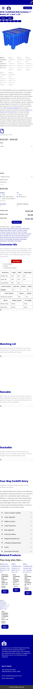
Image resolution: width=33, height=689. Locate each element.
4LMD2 (8, 228)
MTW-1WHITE (11, 235)
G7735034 (24, 230)
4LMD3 (12, 228)
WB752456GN (23, 239)
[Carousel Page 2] (5, 21)
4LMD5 (20, 228)
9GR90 (9, 230)
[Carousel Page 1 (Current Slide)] (2, 21)
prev (3, 18)
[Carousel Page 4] (12, 21)
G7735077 (18, 232)
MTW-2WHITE (24, 237)
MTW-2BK (18, 235)
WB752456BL (16, 239)
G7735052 (7, 232)
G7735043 (2, 232)
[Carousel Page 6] (19, 21)
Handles (2, 193)
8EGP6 (24, 228)
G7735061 (13, 232)
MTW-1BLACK (14, 234)
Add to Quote (16, 222)
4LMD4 (16, 228)
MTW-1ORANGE (4, 235)
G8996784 (7, 234)
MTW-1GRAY (28, 234)
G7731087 (13, 230)
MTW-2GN (6, 237)
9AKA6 (1, 230)
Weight (2, 173)
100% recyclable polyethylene (11, 108)
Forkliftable (18, 227)
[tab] (18, 264)
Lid (17, 193)
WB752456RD (3, 241)
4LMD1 (4, 228)
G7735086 (24, 232)
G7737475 (2, 234)
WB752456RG (10, 241)
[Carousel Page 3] (9, 21)
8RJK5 (28, 228)
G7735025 (19, 230)
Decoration (3, 204)
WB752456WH (17, 241)
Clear (1, 184)
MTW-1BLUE (21, 234)
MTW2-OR (2, 239)
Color (1, 143)
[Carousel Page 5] (16, 21)
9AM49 (5, 230)
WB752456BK (9, 239)
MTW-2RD (11, 237)
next (9, 18)
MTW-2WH (17, 237)
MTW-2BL (23, 235)
